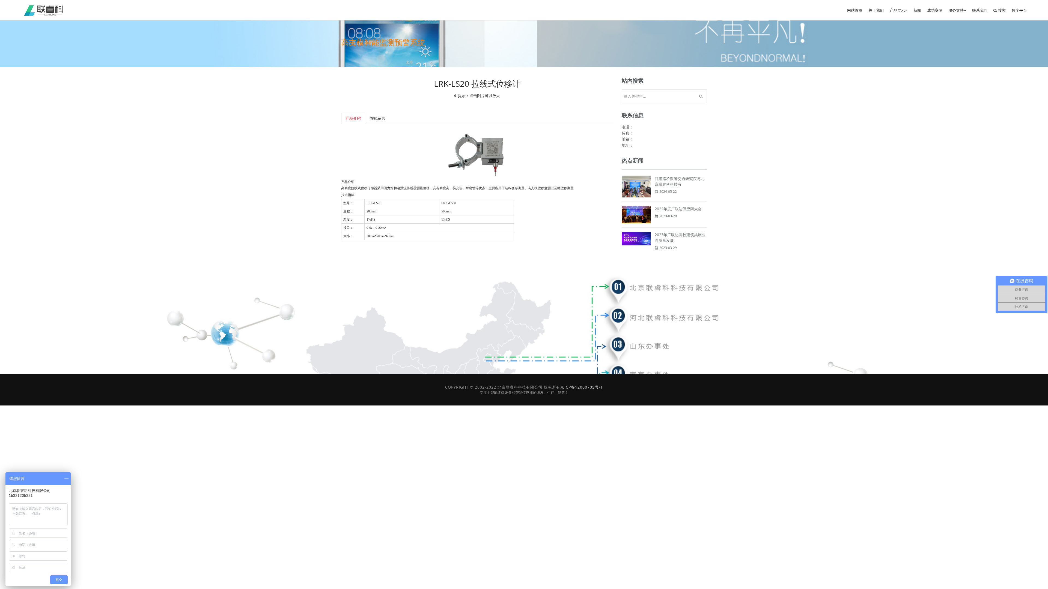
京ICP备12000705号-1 (581, 387)
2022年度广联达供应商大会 (678, 208)
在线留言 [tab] (377, 118)
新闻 (917, 10)
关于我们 (876, 10)
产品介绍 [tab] (353, 118)
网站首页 (854, 10)
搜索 (1001, 10)
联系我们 (979, 10)
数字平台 (1019, 10)
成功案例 (934, 10)
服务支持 (956, 10)
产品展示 (897, 10)
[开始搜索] (701, 96)
